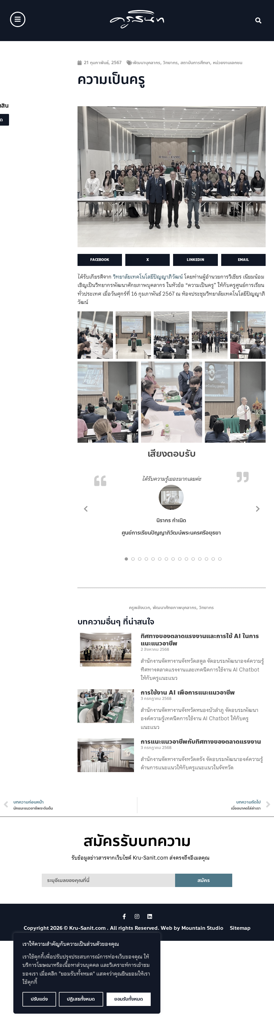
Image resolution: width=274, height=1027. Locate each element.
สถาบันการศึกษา (195, 62)
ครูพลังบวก (139, 607)
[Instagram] (137, 916)
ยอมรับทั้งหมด (128, 999)
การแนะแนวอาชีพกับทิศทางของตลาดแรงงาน (201, 741)
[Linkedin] (149, 916)
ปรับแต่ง (39, 999)
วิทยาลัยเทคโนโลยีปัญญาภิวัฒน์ (148, 276)
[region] (86, 973)
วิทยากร (170, 62)
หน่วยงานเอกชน (227, 62)
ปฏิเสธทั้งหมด (81, 999)
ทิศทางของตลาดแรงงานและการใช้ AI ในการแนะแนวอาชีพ (200, 639)
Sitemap (240, 928)
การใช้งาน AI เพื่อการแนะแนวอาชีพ (188, 692)
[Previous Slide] (86, 508)
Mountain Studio (202, 928)
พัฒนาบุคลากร (146, 62)
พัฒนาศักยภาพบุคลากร (174, 607)
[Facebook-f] (124, 916)
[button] (258, 20)
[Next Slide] (257, 508)
